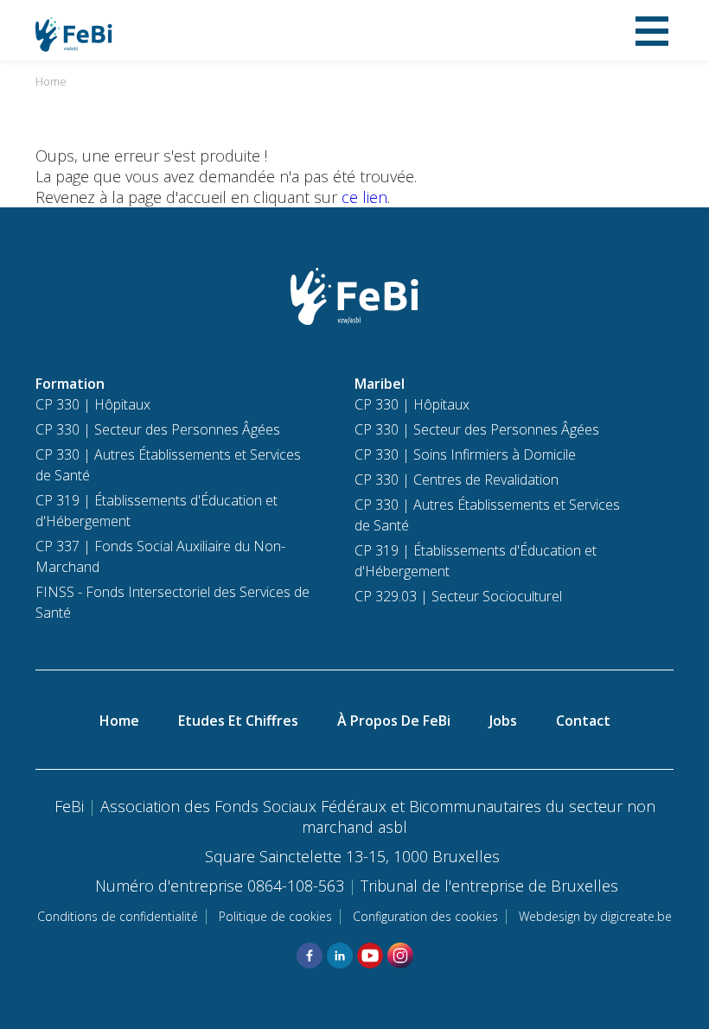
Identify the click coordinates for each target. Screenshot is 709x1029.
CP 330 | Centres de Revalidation (456, 479)
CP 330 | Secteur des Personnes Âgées (157, 429)
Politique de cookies (275, 916)
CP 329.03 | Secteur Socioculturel (458, 596)
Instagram (400, 956)
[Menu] (652, 30)
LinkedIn (340, 956)
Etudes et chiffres (238, 720)
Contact (583, 720)
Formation (70, 383)
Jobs (503, 720)
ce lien (364, 197)
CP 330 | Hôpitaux (92, 404)
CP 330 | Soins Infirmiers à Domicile (465, 454)
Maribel (379, 383)
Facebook (310, 956)
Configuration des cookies (425, 916)
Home (51, 81)
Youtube (370, 956)
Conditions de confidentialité (117, 916)
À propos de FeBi (393, 720)
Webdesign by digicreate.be (595, 916)
